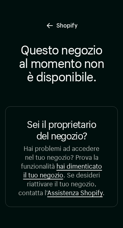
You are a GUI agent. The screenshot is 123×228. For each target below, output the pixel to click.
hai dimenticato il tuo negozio (62, 169)
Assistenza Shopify (75, 192)
